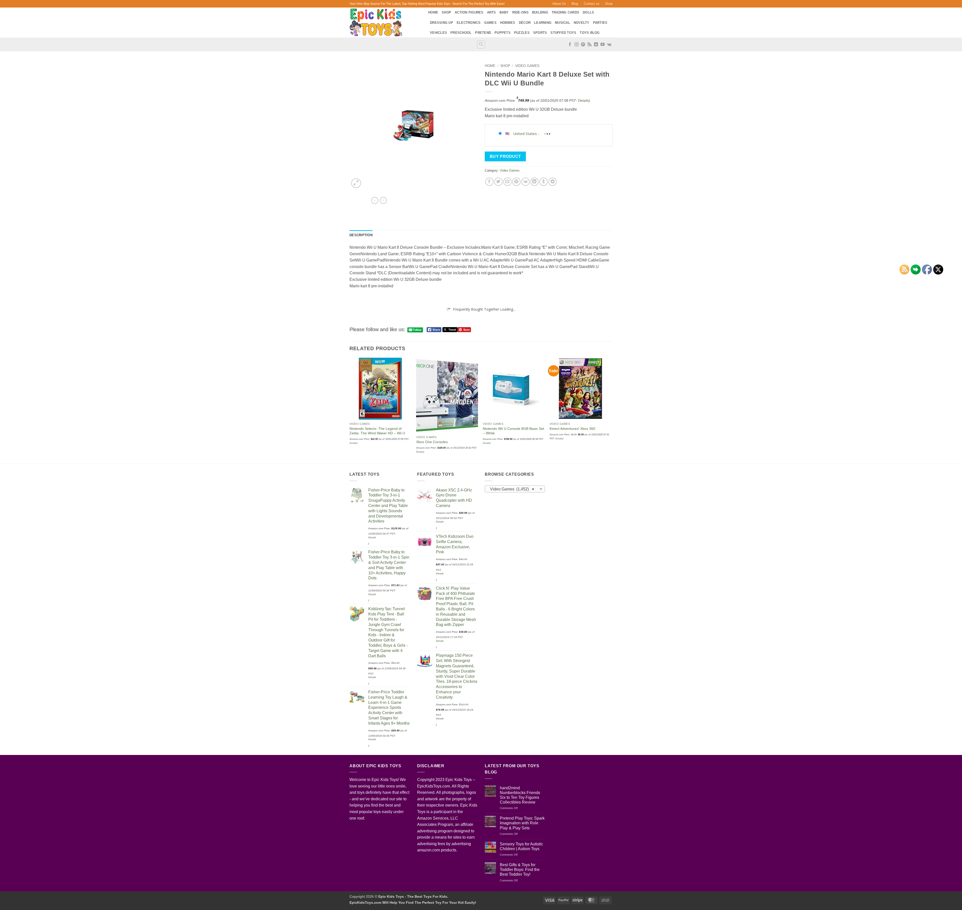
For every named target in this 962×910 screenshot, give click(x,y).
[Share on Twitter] (498, 182)
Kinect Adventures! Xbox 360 (572, 429)
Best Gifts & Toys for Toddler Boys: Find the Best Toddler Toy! (520, 869)
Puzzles (522, 33)
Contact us (591, 4)
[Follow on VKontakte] (609, 44)
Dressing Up (441, 23)
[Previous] (349, 410)
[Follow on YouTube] (602, 44)
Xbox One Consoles (432, 442)
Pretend (483, 33)
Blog (574, 4)
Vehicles (438, 33)
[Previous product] (383, 200)
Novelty (581, 23)
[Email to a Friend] (507, 182)
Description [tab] (361, 235)
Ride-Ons (520, 12)
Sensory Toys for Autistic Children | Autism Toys (521, 846)
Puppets (503, 33)
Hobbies (507, 23)
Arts (491, 12)
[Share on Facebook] (489, 182)
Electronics (469, 23)
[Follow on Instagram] (576, 44)
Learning (542, 23)
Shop (609, 4)
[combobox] (515, 488)
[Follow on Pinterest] (583, 44)
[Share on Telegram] (552, 182)
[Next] (611, 410)
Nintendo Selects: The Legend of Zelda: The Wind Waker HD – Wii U (377, 431)
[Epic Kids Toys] (385, 23)
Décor (525, 23)
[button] (356, 183)
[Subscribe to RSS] (589, 44)
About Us (559, 4)
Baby (504, 12)
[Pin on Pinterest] (516, 182)
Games (490, 23)
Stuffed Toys (563, 33)
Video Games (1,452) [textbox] (512, 489)
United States (525, 133)
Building (540, 12)
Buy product (505, 156)
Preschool (460, 33)
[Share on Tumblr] (543, 182)
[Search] (481, 45)
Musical (562, 23)
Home (433, 12)
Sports (540, 33)
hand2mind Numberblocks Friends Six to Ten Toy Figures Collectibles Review (520, 795)
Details (583, 100)
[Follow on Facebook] (570, 44)
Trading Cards (565, 12)
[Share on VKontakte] (525, 182)
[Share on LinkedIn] (534, 182)
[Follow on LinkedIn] (596, 44)
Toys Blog (589, 33)
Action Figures (469, 12)
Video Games (527, 66)
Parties (600, 23)
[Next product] (374, 200)
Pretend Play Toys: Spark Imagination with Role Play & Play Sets (522, 823)
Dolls (588, 12)
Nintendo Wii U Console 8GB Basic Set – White (513, 431)
